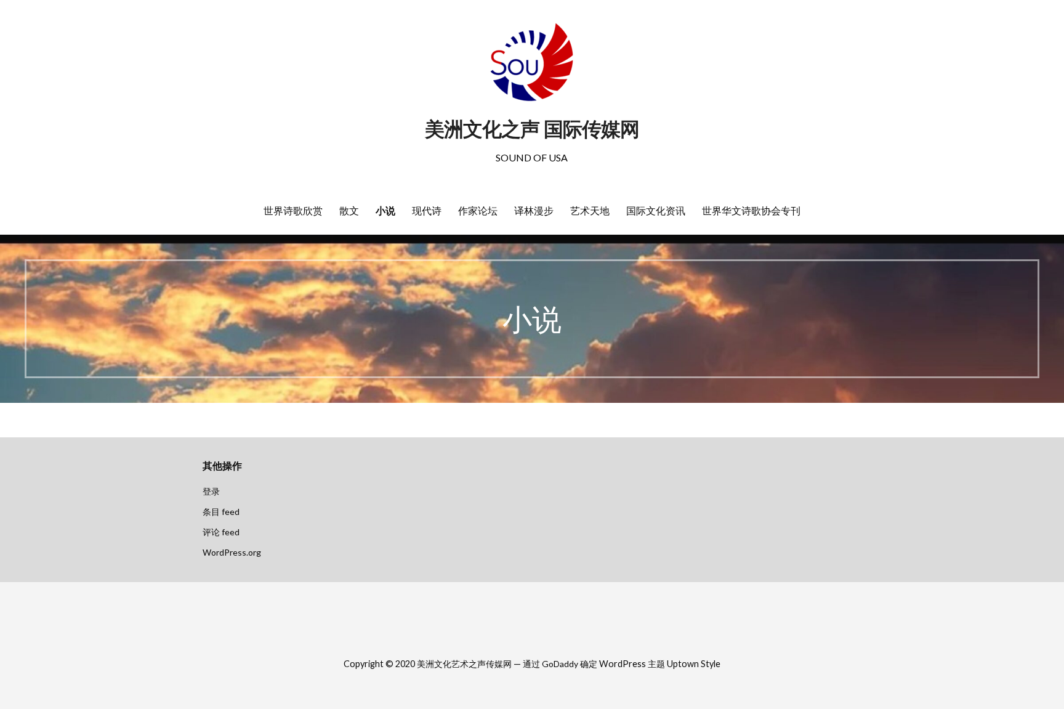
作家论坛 (478, 210)
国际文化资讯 (655, 210)
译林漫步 (534, 210)
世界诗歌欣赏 (293, 210)
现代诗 (426, 210)
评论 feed (221, 532)
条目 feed (221, 511)
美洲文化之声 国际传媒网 (532, 129)
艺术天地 (590, 210)
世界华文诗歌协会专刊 (751, 210)
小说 (385, 210)
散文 (349, 210)
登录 (211, 491)
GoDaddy (560, 663)
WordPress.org (232, 552)
